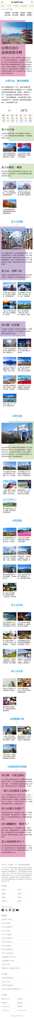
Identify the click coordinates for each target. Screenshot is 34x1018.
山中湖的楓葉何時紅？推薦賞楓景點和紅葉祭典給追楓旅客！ (9, 211)
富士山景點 (15, 13)
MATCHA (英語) (6, 923)
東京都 (4, 890)
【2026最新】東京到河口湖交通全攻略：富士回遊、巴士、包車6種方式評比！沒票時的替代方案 (9, 475)
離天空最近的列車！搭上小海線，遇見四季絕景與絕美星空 (9, 510)
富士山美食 (15, 15)
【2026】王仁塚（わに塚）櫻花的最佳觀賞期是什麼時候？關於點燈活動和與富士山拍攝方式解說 (24, 194)
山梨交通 (22, 13)
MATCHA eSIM (6, 964)
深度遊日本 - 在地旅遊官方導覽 (10, 968)
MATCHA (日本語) (7, 919)
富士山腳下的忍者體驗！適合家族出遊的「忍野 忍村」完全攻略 (9, 594)
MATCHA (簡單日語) (7, 949)
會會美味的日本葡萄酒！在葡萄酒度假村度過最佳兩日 (9, 708)
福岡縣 (4, 897)
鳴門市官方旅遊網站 (7, 985)
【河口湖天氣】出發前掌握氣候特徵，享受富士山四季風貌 (24, 155)
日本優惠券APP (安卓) (8, 960)
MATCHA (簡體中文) (7, 938)
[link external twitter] (6, 910)
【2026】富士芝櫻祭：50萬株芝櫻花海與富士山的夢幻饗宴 (24, 539)
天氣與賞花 (7, 13)
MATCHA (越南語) (7, 946)
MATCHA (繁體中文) (7, 927)
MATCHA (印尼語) (7, 942)
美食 (10, 6)
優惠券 (16, 6)
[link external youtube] (17, 910)
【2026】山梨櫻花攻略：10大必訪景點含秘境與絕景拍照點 (9, 193)
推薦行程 (22, 15)
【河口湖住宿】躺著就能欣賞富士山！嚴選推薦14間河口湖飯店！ (24, 624)
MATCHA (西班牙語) (7, 953)
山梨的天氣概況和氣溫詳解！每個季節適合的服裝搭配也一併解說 (9, 155)
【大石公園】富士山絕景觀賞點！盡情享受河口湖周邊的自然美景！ (24, 387)
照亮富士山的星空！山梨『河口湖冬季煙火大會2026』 (24, 350)
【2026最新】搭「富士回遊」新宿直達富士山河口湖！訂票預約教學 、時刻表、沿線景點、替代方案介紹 (24, 475)
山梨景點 (29, 13)
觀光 (4, 6)
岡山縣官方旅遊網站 (7, 978)
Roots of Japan (6, 981)
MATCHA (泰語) (6, 931)
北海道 (19, 893)
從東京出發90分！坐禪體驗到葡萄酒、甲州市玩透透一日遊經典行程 (24, 738)
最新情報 (24, 6)
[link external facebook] (3, 910)
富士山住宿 (7, 15)
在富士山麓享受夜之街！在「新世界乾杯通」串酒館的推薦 (24, 690)
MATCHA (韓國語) (7, 934)
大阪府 (19, 890)
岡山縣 (19, 901)
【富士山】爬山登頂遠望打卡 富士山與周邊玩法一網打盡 (9, 312)
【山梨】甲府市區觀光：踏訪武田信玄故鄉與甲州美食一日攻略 (9, 738)
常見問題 (29, 15)
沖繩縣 (19, 897)
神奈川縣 (4, 901)
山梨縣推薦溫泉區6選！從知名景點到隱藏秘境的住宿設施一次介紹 (24, 642)
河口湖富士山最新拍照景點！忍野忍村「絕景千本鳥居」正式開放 (9, 387)
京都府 (4, 893)
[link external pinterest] (10, 910)
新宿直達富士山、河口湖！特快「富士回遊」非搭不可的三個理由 (24, 491)
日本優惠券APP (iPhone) (9, 957)
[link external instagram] (14, 910)
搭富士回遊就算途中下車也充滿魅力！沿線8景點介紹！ (9, 576)
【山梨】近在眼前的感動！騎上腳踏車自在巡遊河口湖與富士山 (9, 350)
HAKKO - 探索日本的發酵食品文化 (11, 989)
